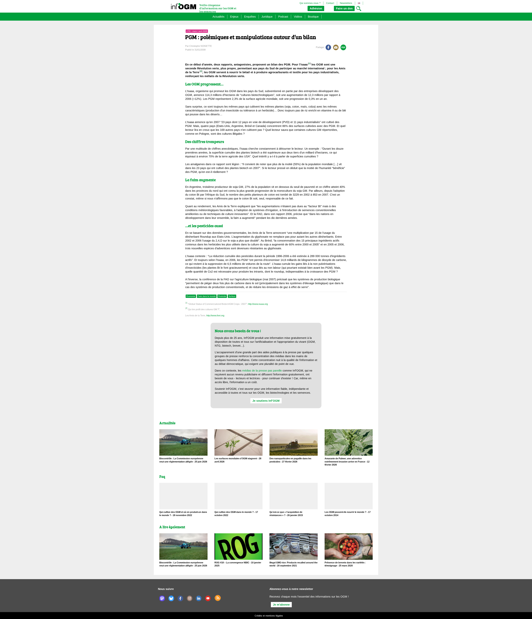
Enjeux (234, 16)
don (344, 8)
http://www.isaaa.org (258, 304)
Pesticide (222, 296)
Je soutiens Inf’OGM (266, 400)
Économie (190, 296)
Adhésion (316, 8)
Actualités (218, 16)
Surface (232, 296)
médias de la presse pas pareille (262, 370)
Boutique (313, 16)
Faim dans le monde (207, 296)
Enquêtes (250, 16)
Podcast (283, 16)
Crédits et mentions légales (269, 615)
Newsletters (346, 3)
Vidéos (298, 16)
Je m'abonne (281, 604)
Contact (330, 3)
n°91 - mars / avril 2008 (196, 31)
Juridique (267, 16)
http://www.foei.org (215, 315)
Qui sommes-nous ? (310, 3)
